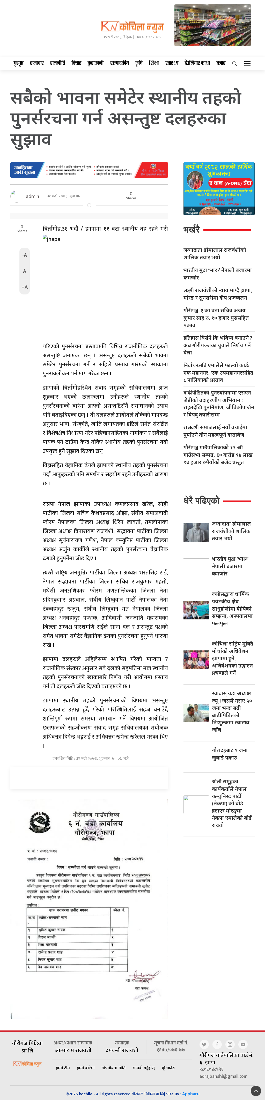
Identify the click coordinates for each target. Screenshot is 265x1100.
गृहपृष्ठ (19, 63)
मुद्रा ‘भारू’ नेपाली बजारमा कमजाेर (217, 274)
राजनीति (57, 63)
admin (32, 196)
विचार (76, 63)
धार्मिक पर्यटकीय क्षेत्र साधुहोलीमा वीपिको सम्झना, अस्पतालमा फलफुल (232, 608)
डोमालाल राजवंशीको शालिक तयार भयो (214, 253)
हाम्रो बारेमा (86, 1068)
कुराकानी (96, 63)
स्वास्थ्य (171, 63)
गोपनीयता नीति (113, 1068)
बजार (221, 63)
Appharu (191, 1094)
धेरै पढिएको (201, 500)
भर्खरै (191, 229)
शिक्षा (154, 63)
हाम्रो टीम (63, 1068)
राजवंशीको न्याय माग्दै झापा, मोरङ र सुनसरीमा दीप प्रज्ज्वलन (217, 294)
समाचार (37, 63)
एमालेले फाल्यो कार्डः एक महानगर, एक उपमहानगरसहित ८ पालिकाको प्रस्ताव (218, 372)
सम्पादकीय (119, 63)
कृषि (139, 63)
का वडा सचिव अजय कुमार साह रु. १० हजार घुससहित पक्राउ (216, 318)
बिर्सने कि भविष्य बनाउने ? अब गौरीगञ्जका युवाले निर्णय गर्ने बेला (217, 345)
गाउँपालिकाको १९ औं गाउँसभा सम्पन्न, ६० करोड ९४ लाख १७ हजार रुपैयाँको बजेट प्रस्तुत (218, 455)
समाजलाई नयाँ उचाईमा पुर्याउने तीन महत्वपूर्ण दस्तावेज (215, 431)
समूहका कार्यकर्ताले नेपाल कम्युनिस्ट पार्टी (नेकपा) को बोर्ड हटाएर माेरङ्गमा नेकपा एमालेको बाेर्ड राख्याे (232, 803)
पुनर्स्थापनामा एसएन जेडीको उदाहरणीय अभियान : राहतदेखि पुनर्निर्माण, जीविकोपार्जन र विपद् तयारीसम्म (218, 403)
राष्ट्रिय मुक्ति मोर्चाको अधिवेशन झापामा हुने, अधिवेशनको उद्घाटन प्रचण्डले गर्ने (232, 658)
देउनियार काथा (197, 63)
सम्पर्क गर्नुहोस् (143, 1068)
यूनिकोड (168, 1068)
